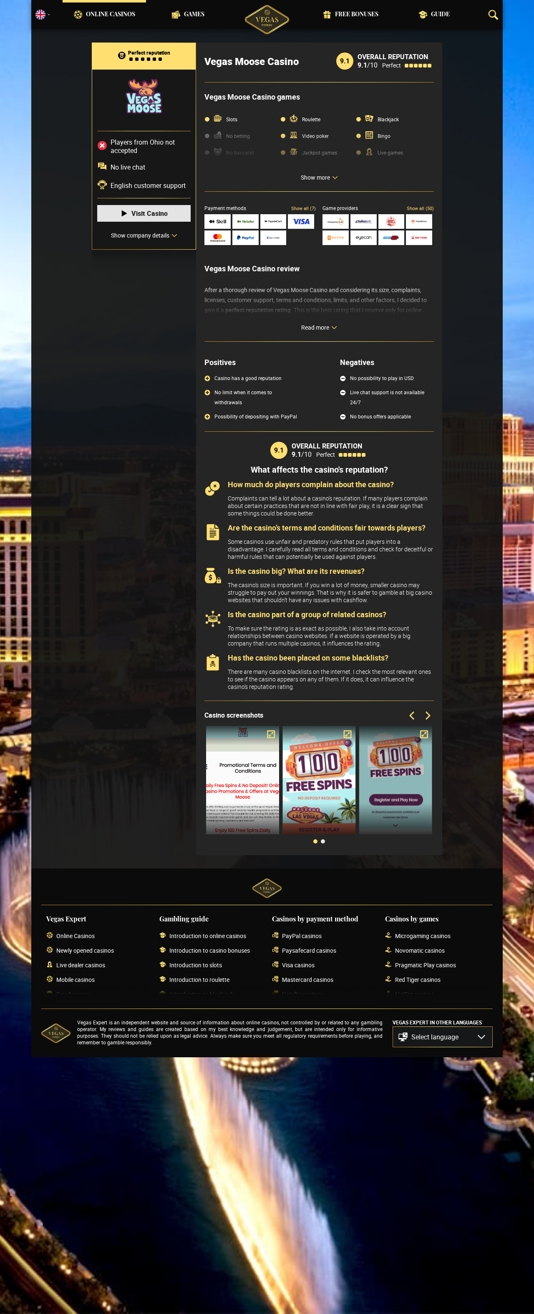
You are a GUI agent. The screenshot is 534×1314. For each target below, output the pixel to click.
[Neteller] (245, 221)
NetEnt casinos (414, 994)
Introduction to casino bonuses (209, 950)
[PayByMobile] (273, 237)
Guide (440, 15)
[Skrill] (217, 221)
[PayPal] (245, 237)
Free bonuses (356, 15)
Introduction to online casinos (207, 936)
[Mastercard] (217, 237)
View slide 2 (323, 841)
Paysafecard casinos (309, 950)
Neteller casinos (302, 994)
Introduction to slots (195, 965)
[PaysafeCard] (273, 221)
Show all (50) (420, 208)
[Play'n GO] (391, 237)
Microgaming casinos (423, 936)
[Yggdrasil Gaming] (419, 221)
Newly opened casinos (85, 950)
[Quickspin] (335, 237)
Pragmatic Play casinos (425, 965)
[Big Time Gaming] (391, 221)
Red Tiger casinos (418, 980)
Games (194, 15)
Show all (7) (303, 208)
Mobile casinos (75, 980)
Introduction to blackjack (201, 994)
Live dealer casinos (80, 965)
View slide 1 (315, 841)
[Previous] (412, 716)
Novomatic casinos (420, 950)
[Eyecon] (363, 237)
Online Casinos (110, 15)
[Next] (427, 716)
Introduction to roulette (199, 980)
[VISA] (301, 221)
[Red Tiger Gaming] (419, 237)
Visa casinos (298, 965)
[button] (443, 1036)
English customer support (148, 185)
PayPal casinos (302, 936)
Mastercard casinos (307, 980)
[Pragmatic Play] (335, 221)
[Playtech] (363, 221)
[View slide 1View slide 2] (319, 786)
